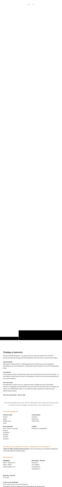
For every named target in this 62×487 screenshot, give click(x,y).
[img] (31, 174)
